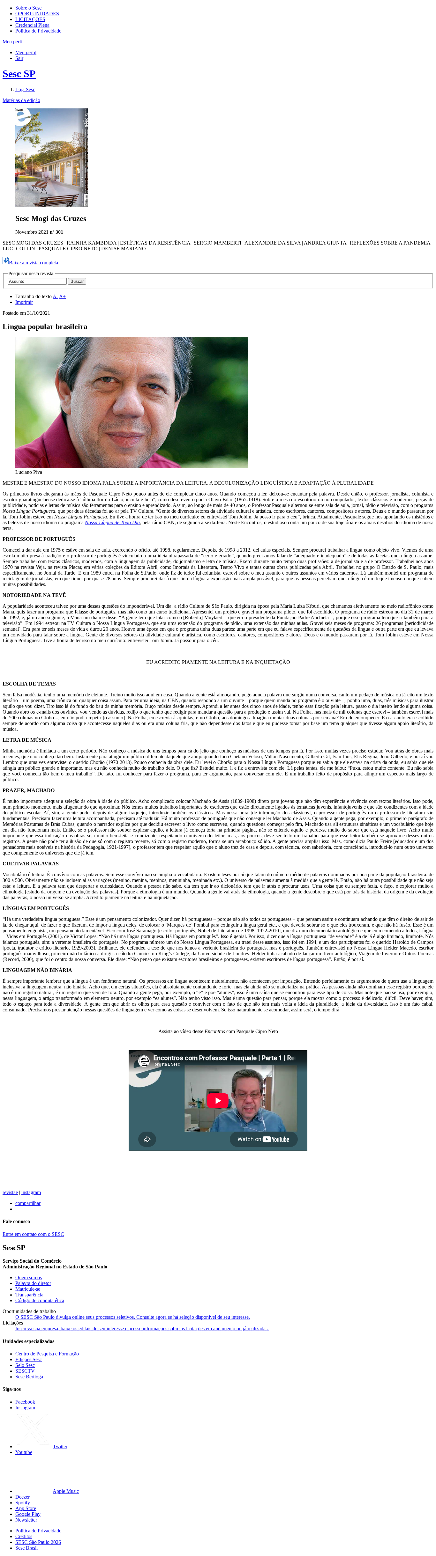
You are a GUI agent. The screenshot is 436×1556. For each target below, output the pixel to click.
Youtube (23, 1452)
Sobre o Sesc (28, 8)
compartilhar (28, 1203)
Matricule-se (27, 1289)
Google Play (28, 1514)
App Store (25, 1508)
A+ (62, 296)
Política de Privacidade (38, 30)
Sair (19, 58)
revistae (10, 1192)
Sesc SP (19, 73)
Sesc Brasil (26, 1548)
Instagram (25, 1407)
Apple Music (66, 1491)
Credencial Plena (32, 25)
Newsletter (26, 1520)
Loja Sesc (25, 89)
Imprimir (24, 302)
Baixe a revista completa (33, 262)
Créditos (23, 1536)
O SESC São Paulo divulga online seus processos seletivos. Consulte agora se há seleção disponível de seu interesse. (132, 1317)
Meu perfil (25, 52)
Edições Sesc (28, 1359)
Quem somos (28, 1277)
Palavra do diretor (33, 1283)
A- (55, 296)
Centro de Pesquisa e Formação (47, 1353)
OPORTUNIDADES (37, 13)
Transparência (29, 1294)
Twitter (60, 1446)
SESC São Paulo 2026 (38, 1542)
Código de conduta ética (39, 1300)
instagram (31, 1192)
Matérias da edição (21, 100)
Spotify (22, 1502)
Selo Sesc (25, 1365)
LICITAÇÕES (30, 19)
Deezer (22, 1497)
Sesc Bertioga (29, 1376)
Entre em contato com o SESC (33, 1234)
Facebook (25, 1402)
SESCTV (25, 1371)
